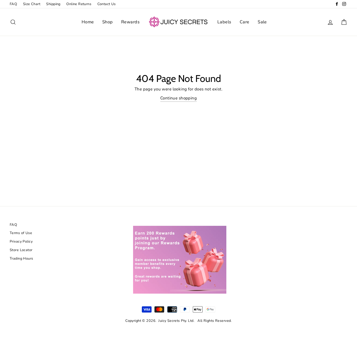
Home (88, 22)
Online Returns (78, 3)
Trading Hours (21, 258)
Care (244, 22)
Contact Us (106, 3)
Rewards (130, 22)
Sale (262, 22)
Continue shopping (178, 98)
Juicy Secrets (169, 320)
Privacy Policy (21, 241)
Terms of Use (21, 232)
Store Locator (21, 249)
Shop (107, 22)
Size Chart (31, 3)
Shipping (53, 3)
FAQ (13, 3)
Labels (224, 22)
